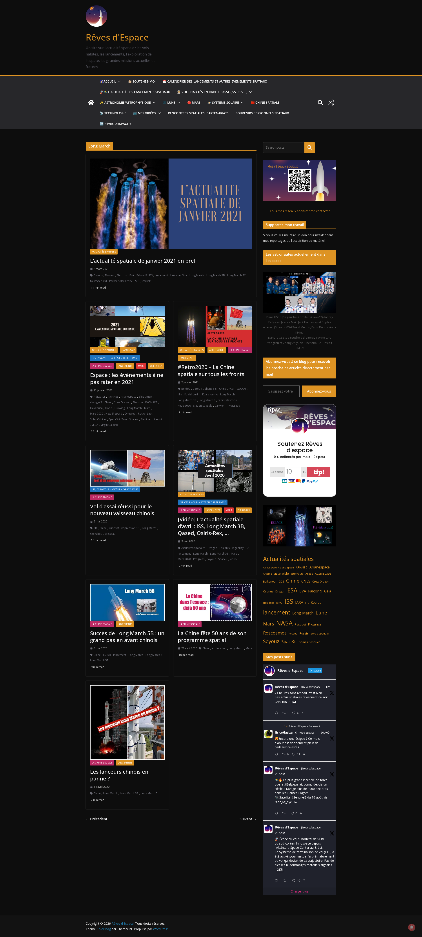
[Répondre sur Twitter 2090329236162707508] (277, 813)
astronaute (297, 573)
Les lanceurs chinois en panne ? (119, 775)
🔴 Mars (193, 102)
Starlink (146, 281)
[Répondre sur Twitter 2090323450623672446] (277, 881)
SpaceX (133, 419)
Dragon (110, 275)
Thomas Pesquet (308, 642)
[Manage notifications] (411, 927)
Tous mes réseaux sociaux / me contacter (300, 211)
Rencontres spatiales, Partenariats (198, 113)
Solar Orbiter (98, 419)
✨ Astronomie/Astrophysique (125, 102)
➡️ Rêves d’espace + (115, 124)
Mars (141, 365)
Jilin (180, 394)
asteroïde (281, 573)
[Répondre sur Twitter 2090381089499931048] (277, 754)
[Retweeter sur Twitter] (285, 726)
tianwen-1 (221, 406)
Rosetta (293, 633)
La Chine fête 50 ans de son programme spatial (212, 636)
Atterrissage (323, 573)
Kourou (316, 602)
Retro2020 (184, 406)
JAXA (299, 602)
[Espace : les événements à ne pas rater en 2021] (127, 326)
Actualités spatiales (104, 251)
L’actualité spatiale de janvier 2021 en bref (143, 260)
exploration (219, 648)
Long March (196, 275)
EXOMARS (151, 402)
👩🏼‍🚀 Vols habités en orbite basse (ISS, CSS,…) (212, 92)
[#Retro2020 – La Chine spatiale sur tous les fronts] (215, 326)
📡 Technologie (113, 113)
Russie (304, 633)
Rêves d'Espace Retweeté (304, 726)
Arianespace (128, 396)
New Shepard (98, 281)
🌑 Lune (169, 102)
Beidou (185, 389)
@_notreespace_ (305, 732)
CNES (305, 581)
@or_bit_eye (283, 802)
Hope (108, 408)
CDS (281, 581)
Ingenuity (238, 548)
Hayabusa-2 (128, 350)
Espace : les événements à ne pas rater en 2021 (126, 378)
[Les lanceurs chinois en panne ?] (127, 722)
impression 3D (130, 528)
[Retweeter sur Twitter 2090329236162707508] (285, 813)
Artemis (267, 573)
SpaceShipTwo (118, 419)
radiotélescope (227, 400)
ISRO (279, 603)
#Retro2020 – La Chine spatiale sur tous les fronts (211, 370)
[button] (118, 81)
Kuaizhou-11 (192, 394)
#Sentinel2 (298, 797)
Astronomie (216, 350)
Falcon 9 (141, 275)
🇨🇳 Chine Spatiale (265, 102)
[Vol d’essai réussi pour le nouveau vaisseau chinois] (127, 468)
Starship (158, 419)
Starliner (146, 419)
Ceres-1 (197, 389)
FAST (232, 389)
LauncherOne (178, 275)
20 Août (325, 732)
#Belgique (291, 784)
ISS (151, 275)
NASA (284, 623)
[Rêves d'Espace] (91, 102)
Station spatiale (202, 406)
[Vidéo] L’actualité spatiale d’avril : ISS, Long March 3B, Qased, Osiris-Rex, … (211, 526)
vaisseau (234, 406)
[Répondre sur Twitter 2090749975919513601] (277, 713)
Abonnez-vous (319, 391)
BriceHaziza (284, 732)
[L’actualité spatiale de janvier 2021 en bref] (171, 204)
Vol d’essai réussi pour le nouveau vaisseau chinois (122, 510)
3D (95, 528)
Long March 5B (187, 400)
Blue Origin (146, 396)
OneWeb (130, 413)
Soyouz (211, 559)
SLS (137, 281)
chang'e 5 (96, 402)
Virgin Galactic (109, 425)
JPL (307, 602)
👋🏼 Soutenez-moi (142, 81)
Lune (321, 612)
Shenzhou (96, 534)
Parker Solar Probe (121, 281)
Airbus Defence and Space (278, 567)
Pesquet (300, 624)
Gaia (327, 591)
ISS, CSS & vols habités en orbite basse (115, 358)
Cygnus (98, 275)
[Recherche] (309, 147)
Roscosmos (275, 633)
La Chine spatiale (102, 365)
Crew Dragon (122, 402)
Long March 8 (207, 400)
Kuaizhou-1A (210, 394)
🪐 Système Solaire (223, 102)
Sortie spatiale (320, 633)
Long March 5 (154, 655)
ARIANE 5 (301, 567)
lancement (161, 275)
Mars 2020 (96, 413)
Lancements (125, 365)
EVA (131, 275)
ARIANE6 (113, 396)
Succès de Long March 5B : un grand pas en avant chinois (127, 636)
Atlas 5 (309, 573)
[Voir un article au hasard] (331, 102)
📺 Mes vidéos (144, 113)
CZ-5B (107, 655)
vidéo (233, 559)
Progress (198, 559)
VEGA (95, 425)
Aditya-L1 (99, 396)
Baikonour (270, 581)
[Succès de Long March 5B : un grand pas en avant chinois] (127, 602)
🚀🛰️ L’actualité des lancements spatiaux (135, 92)
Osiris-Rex (156, 365)
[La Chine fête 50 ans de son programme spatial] (215, 602)
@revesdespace (311, 687)
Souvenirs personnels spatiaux (262, 113)
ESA (292, 590)
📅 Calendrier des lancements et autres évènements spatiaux (215, 81)
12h (328, 687)
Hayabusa (96, 408)
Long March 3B (215, 275)
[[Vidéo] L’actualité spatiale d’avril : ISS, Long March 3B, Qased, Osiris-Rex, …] (215, 471)
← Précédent (96, 819)
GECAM (241, 389)
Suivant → (248, 819)
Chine (107, 402)
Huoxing (120, 408)
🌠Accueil (108, 81)
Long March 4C (236, 275)
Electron (122, 275)
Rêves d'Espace (117, 37)
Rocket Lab (145, 413)
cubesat (114, 528)
